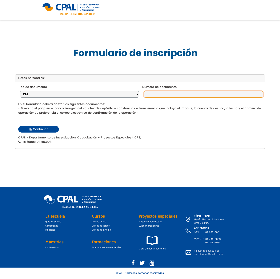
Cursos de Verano (101, 225)
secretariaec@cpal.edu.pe (208, 254)
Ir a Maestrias (52, 247)
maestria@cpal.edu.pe (206, 250)
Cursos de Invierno (101, 229)
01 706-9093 (213, 239)
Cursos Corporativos (149, 225)
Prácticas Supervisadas (150, 221)
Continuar (40, 129)
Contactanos (51, 225)
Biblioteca (50, 229)
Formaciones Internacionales (106, 247)
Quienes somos (53, 221)
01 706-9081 (213, 232)
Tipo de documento (32, 87)
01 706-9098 (213, 242)
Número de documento (159, 87)
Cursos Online (99, 221)
